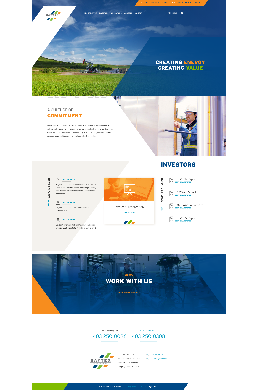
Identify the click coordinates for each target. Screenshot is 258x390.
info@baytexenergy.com (160, 359)
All (162, 208)
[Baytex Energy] (63, 15)
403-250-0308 (148, 336)
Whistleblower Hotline (148, 330)
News (174, 13)
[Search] (182, 12)
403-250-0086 (110, 336)
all (48, 204)
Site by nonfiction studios (135, 386)
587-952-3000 (157, 354)
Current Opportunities (129, 293)
